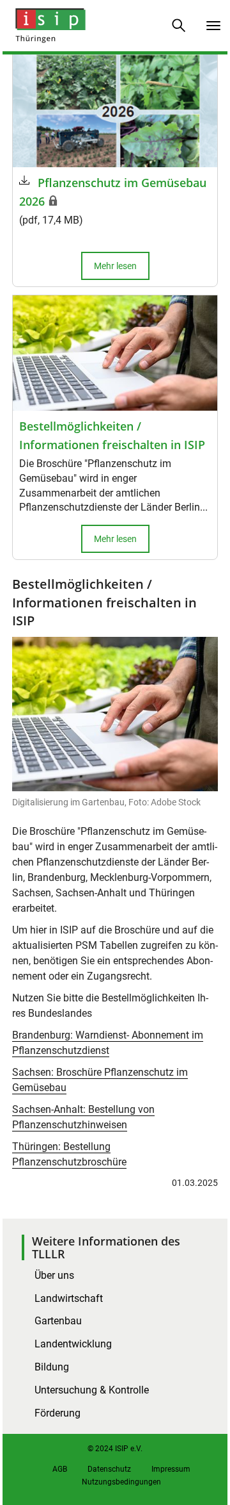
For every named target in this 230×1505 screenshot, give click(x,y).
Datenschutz (109, 1469)
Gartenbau (58, 1321)
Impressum (170, 1469)
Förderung (57, 1413)
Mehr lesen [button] (115, 266)
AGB (59, 1469)
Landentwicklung (73, 1344)
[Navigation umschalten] (213, 26)
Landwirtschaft (68, 1298)
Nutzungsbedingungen (121, 1481)
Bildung (51, 1367)
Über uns (54, 1275)
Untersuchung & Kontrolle (91, 1390)
